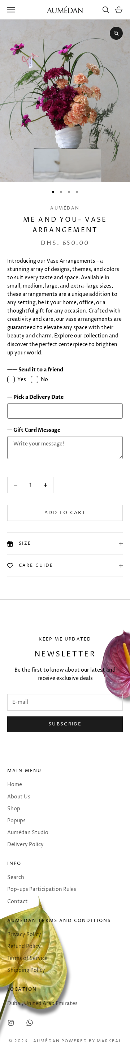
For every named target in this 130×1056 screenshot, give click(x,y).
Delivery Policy (25, 844)
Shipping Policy (26, 970)
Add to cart (65, 512)
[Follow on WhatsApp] (29, 1022)
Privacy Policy (24, 934)
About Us (18, 796)
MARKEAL (109, 1041)
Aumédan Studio (27, 832)
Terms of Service (27, 958)
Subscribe (65, 724)
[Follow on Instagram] (10, 1022)
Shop (13, 808)
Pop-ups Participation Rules (41, 889)
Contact (17, 901)
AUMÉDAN (64, 208)
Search (15, 877)
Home (14, 784)
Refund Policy (24, 946)
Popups (16, 820)
